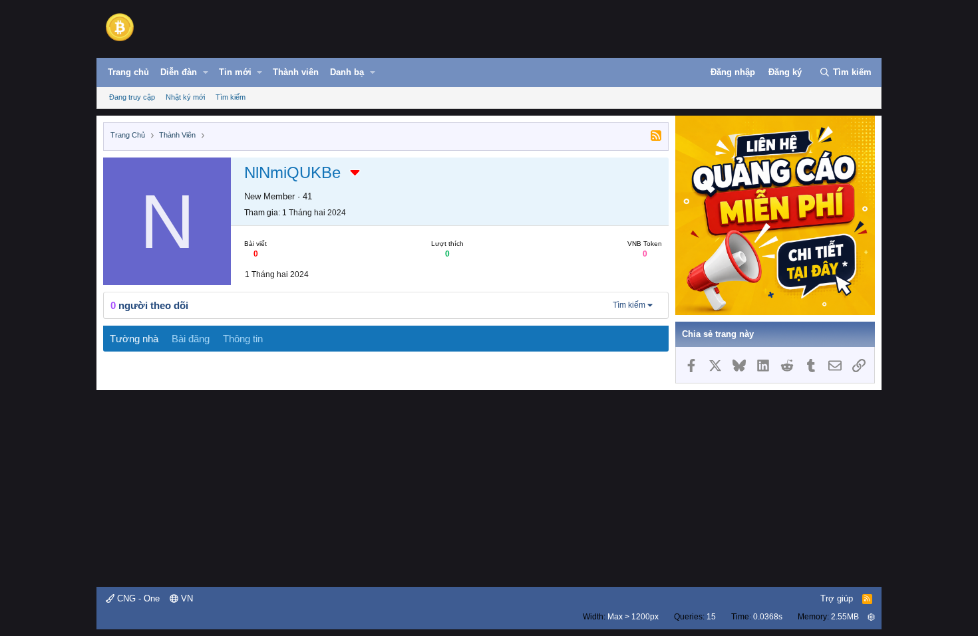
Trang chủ (128, 72)
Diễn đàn (178, 72)
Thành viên (296, 72)
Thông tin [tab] (243, 338)
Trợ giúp (836, 598)
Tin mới (235, 72)
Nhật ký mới (185, 97)
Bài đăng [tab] (191, 338)
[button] (205, 72)
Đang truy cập (132, 97)
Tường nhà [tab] (134, 338)
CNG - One (137, 598)
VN (185, 598)
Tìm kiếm (230, 97)
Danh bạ (347, 72)
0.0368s (767, 616)
